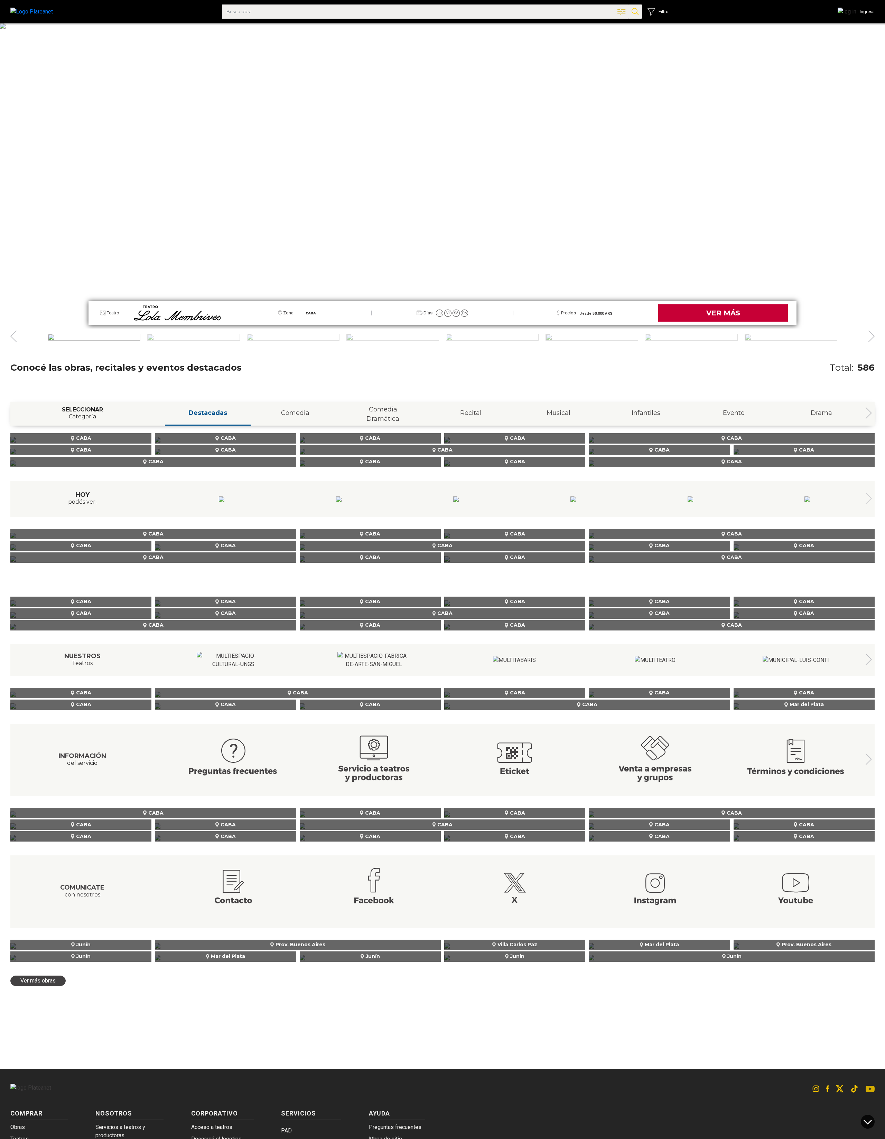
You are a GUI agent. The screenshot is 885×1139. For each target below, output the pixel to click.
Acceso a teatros (211, 1127)
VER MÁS (723, 313)
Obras (17, 1127)
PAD (286, 1130)
